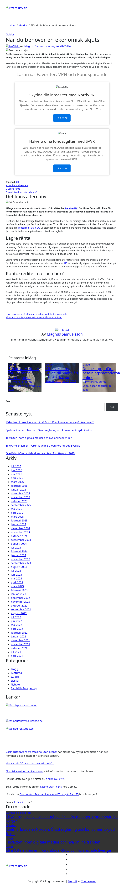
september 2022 (21, 609)
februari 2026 (19, 485)
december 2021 (20, 640)
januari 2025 (18, 524)
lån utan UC (71, 208)
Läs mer (62, 118)
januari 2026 (18, 489)
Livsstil (15, 680)
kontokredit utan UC (29, 227)
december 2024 (20, 528)
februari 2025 (19, 520)
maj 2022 (16, 625)
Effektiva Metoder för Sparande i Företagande (23, 373)
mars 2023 (17, 586)
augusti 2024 (19, 543)
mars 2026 (17, 482)
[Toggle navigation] (8, 4)
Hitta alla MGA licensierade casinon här (30, 763)
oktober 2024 (19, 536)
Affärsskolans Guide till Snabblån (61, 371)
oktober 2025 (19, 501)
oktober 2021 (19, 648)
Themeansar (88, 881)
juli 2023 (16, 571)
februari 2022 (19, 632)
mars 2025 (17, 516)
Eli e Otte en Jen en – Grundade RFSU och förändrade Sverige (43, 445)
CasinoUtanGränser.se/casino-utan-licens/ (31, 752)
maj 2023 (16, 578)
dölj (18, 181)
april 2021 (17, 656)
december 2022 (20, 598)
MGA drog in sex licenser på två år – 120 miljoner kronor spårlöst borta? (50, 422)
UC (65, 263)
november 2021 (20, 644)
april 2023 (17, 582)
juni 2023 (16, 574)
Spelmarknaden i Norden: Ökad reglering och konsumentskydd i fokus (49, 430)
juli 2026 (16, 466)
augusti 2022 (19, 613)
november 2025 (20, 497)
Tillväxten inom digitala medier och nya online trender (39, 438)
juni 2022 (16, 621)
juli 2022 (16, 617)
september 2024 (21, 540)
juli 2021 (16, 652)
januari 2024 (18, 555)
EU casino (20, 802)
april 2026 (17, 478)
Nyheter (16, 684)
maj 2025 (16, 509)
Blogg (14, 669)
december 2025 (20, 493)
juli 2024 (16, 547)
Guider (10, 34)
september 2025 (21, 505)
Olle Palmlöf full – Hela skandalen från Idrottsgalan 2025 (40, 453)
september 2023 (21, 563)
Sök (8, 401)
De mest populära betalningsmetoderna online (101, 373)
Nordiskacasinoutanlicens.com (24, 771)
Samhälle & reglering (24, 688)
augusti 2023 (19, 567)
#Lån (69, 46)
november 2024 (20, 532)
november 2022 (20, 601)
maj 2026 (16, 474)
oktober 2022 (19, 605)
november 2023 (20, 559)
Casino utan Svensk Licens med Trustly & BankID (49, 794)
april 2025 (17, 513)
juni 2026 (16, 470)
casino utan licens (51, 786)
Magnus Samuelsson (37, 46)
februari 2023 (19, 590)
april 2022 (17, 629)
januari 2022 (18, 636)
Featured (16, 673)
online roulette (55, 779)
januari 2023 (18, 594)
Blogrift (72, 881)
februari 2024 (19, 551)
